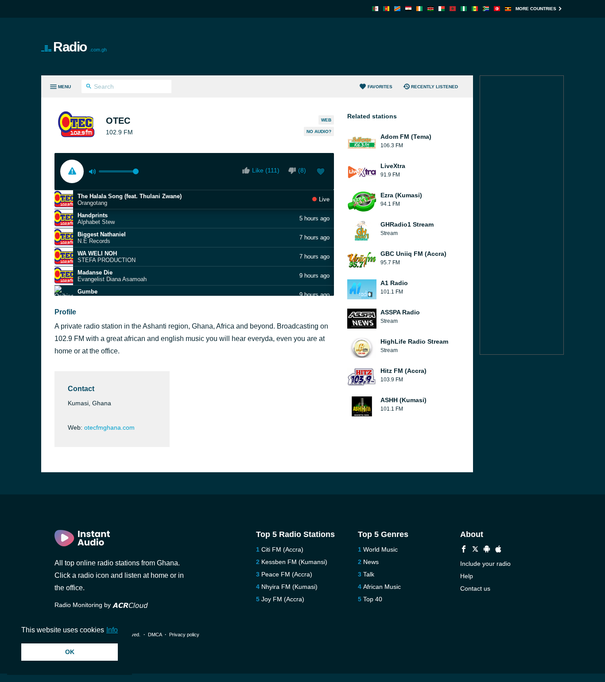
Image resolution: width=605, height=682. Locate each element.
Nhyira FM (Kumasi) (289, 586)
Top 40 (372, 599)
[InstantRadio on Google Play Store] (486, 550)
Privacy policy (184, 634)
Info (112, 630)
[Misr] (408, 8)
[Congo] (397, 8)
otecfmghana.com (109, 427)
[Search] (88, 87)
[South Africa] (486, 8)
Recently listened (434, 86)
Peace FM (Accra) (286, 574)
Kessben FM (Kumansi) (294, 561)
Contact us (475, 588)
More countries (536, 8)
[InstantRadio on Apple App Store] (498, 550)
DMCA (155, 634)
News (371, 561)
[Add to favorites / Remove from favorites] (320, 172)
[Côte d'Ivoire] (419, 8)
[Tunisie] (497, 8)
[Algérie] (375, 8)
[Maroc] (453, 8)
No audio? (318, 131)
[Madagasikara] (441, 8)
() (302, 170)
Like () (265, 170)
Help (466, 576)
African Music (382, 586)
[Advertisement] (402, 47)
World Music (380, 549)
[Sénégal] (475, 8)
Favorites (380, 86)
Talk (368, 574)
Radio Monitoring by (83, 604)
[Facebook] (463, 550)
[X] (475, 550)
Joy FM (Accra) (282, 599)
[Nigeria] (464, 8)
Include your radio (485, 563)
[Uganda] (508, 8)
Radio (80, 46)
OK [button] (69, 651)
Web (326, 120)
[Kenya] (430, 8)
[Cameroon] (386, 8)
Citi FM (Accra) (282, 549)
